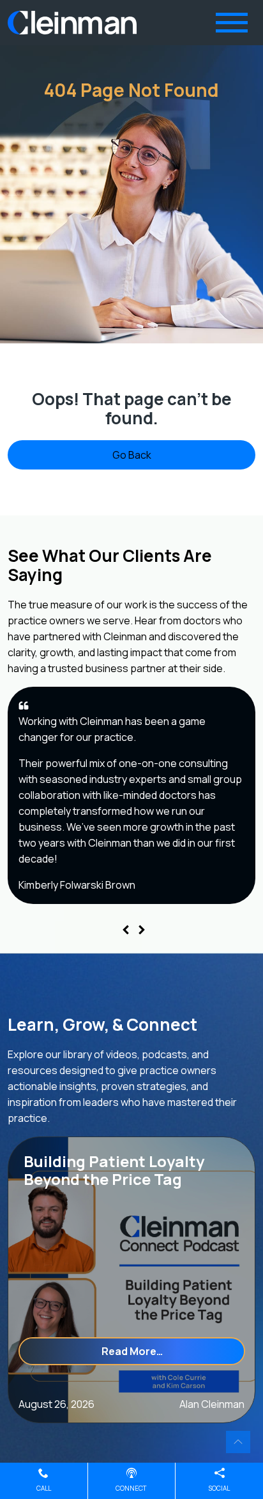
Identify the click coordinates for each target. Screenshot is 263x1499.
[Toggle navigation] (231, 22)
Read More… (173, 1351)
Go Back (131, 455)
